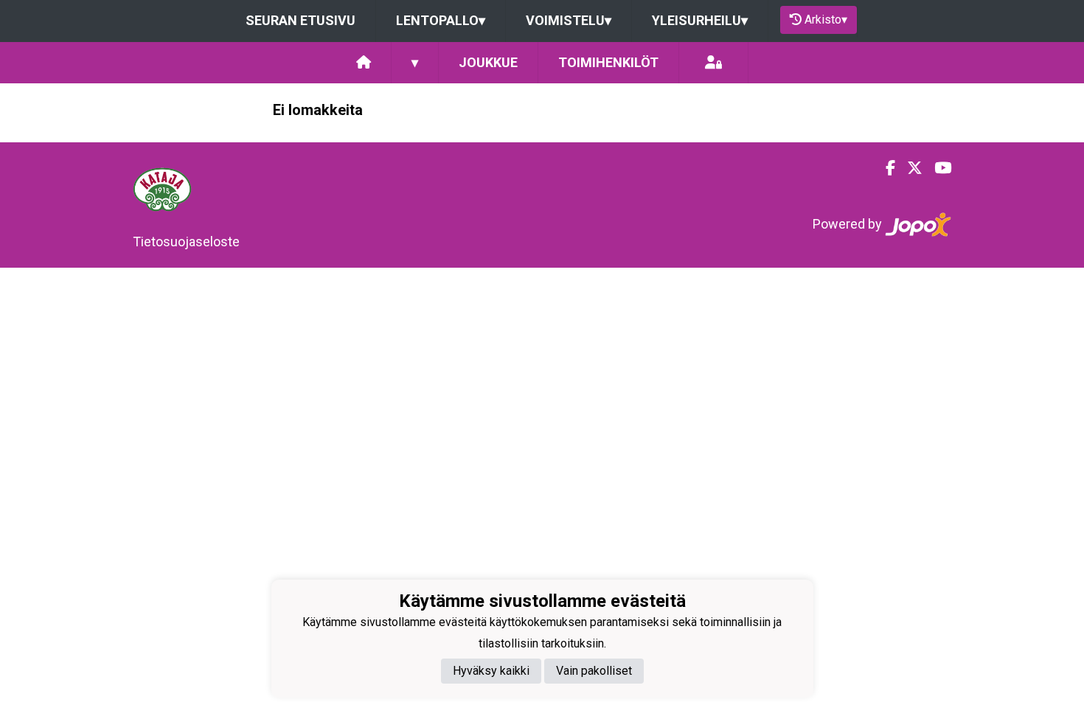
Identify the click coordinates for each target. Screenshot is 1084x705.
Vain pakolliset (594, 671)
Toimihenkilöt (608, 62)
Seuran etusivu (300, 20)
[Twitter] (909, 168)
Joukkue (488, 62)
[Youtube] (937, 168)
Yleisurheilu (700, 20)
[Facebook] (884, 168)
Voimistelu (568, 20)
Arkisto (826, 20)
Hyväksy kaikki (491, 671)
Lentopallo (440, 20)
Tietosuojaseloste (186, 241)
